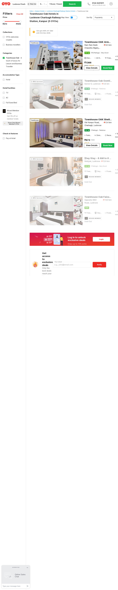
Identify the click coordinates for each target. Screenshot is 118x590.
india (31, 11)
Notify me (99, 265)
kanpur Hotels (40, 11)
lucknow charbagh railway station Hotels (61, 11)
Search (72, 4)
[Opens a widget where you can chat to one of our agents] (16, 576)
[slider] (4, 21)
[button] (19, 14)
